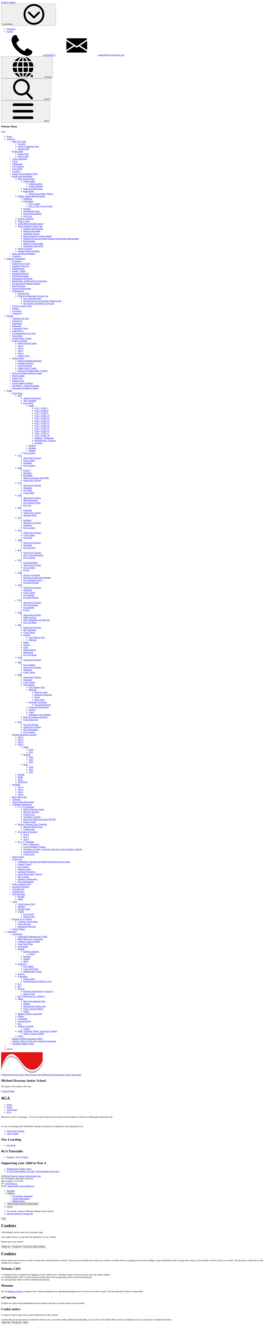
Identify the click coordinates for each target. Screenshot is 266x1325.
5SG (20, 600)
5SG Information (30, 605)
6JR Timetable (29, 630)
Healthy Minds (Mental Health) (31, 196)
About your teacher (31, 575)
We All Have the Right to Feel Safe (38, 303)
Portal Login (23, 156)
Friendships (28, 201)
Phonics (32, 450)
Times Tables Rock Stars (23, 802)
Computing (23, 976)
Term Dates (17, 169)
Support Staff (23, 149)
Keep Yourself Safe (26, 179)
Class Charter (29, 460)
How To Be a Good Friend (41, 206)
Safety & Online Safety (33, 243)
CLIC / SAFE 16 (41, 430)
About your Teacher (32, 513)
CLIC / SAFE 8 (41, 410)
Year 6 (20, 353)
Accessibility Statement (22, 1196)
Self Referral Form (31, 211)
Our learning (28, 595)
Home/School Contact (22, 338)
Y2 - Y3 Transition (26, 807)
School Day (17, 321)
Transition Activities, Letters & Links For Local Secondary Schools (52, 849)
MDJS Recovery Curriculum (30, 939)
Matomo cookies (15, 1291)
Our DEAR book (31, 597)
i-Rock (26, 1011)
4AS (20, 518)
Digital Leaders (35, 184)
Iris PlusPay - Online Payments (25, 386)
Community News (20, 328)
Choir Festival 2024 (26, 904)
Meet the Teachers (31, 812)
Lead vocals (28, 914)
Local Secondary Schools (34, 847)
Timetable (27, 463)
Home (9, 136)
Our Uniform (18, 166)
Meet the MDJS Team (33, 827)
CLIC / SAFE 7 (41, 408)
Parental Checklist (26, 363)
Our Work (27, 490)
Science (26, 645)
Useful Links (29, 814)
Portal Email (17, 151)
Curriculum (12, 931)
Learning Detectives (26, 872)
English (32, 445)
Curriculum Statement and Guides (32, 936)
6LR (20, 722)
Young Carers (24, 221)
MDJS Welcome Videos (33, 809)
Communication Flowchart (24, 333)
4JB (19, 508)
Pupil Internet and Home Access (37, 981)
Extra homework (30, 720)
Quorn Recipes (24, 924)
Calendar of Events (20, 318)
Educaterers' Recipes (27, 926)
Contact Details (8, 1091)
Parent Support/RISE (32, 214)
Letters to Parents (19, 341)
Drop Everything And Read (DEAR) (39, 819)
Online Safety (29, 181)
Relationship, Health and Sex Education (29, 281)
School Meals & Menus (22, 383)
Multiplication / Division (45, 440)
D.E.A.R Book (30, 622)
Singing (26, 1004)
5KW (20, 585)
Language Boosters (20, 887)
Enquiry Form (29, 822)
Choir (14, 901)
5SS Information (30, 562)
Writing (26, 959)
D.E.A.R (27, 505)
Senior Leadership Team (28, 146)
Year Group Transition (27, 832)
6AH (20, 657)
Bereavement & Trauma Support (37, 236)
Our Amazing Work (32, 503)
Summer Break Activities (29, 251)
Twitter (10, 31)
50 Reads (16, 799)
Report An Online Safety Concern (33, 371)
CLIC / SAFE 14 (41, 425)
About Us (11, 139)
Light (31, 712)
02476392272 (11, 1183)
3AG (20, 455)
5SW (20, 612)
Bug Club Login (19, 797)
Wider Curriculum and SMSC (36, 478)
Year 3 (20, 346)
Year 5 (20, 351)
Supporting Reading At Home (25, 388)
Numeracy (27, 473)
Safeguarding (18, 291)
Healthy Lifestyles (26, 219)
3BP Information (30, 500)
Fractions (38, 443)
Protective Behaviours (33, 189)
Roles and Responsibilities (23, 253)
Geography (23, 1019)
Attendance (17, 323)
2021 (31, 752)
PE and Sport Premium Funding (26, 283)
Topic (25, 647)
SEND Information (20, 276)
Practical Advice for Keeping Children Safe (42, 301)
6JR (19, 625)
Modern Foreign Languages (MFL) (27, 1039)
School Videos (18, 929)
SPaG (25, 764)
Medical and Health (31, 231)
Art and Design (24, 1021)
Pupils (9, 391)
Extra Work (28, 403)
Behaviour (16, 326)
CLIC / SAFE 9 (41, 413)
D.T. (20, 984)
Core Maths (28, 966)
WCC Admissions (31, 844)
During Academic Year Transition (32, 824)
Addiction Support (31, 233)
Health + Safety (19, 271)
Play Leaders (34, 204)
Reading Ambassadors (27, 879)
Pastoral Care (18, 381)
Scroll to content (8, 2)
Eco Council (23, 867)
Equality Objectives (20, 266)
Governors (16, 311)
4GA (20, 530)
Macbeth (32, 640)
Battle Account (40, 692)
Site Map (11, 1191)
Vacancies (16, 256)
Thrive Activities (25, 248)
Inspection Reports (20, 273)
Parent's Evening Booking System (27, 373)
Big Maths (27, 475)
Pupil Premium (18, 286)
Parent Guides (18, 376)
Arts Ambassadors (26, 882)
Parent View (17, 378)
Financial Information (21, 288)
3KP (20, 395)
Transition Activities (32, 817)
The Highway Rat (37, 637)
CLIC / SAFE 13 (41, 423)
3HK (20, 468)
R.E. (20, 1024)
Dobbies (21, 906)
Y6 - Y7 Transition (26, 842)
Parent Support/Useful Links (30, 226)
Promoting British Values (23, 1044)
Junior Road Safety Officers (41, 194)
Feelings (27, 209)
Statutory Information (16, 258)
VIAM (21, 911)
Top (3, 1219)
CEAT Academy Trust (22, 306)
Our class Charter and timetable (37, 577)
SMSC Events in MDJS (33, 1034)
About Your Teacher (32, 398)
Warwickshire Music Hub (34, 1006)
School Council (24, 864)
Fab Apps (27, 216)
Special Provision (31, 852)
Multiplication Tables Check (19, 1169)
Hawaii (32, 710)
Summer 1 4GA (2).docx (17, 1157)
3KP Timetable (29, 400)
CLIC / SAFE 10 (41, 415)
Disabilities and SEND (33, 246)
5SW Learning (29, 617)
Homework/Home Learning (24, 734)
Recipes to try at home (22, 919)
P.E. (19, 986)
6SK (20, 662)
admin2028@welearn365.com (21, 1186)
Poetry (37, 697)
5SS (19, 560)
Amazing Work (30, 515)
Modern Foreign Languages (30, 1014)
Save (25, 1322)
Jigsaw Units (28, 994)
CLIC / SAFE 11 (41, 418)
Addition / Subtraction (44, 438)
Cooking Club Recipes (28, 921)
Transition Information (22, 804)
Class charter (28, 493)
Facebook (11, 29)
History (21, 1016)
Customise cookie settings (34, 1247)
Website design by (20, 1214)
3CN (20, 483)
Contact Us (17, 313)
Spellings (27, 520)
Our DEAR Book (31, 582)
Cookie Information (20, 1198)
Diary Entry (39, 700)
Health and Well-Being (22, 176)
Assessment (23, 946)
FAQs (14, 161)
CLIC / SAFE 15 (41, 428)
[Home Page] (41, 1075)
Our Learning (29, 453)
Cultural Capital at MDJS (29, 941)
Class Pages (17, 393)
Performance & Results (22, 278)
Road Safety (28, 191)
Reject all (6, 1247)
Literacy (26, 470)
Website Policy (18, 1201)
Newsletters (17, 336)
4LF (19, 550)
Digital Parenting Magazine (30, 361)
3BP (20, 495)
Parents (10, 316)
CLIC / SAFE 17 (41, 433)
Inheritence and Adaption (40, 715)
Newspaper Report (42, 705)
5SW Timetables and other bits (36, 620)
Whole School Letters (27, 343)
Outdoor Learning (26, 1026)
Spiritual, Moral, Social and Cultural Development (34, 1041)
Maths (31, 405)
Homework (28, 652)
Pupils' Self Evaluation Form (24, 174)
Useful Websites (36, 186)
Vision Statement (19, 159)
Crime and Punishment (39, 707)
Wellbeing (27, 199)
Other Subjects (29, 650)
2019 (31, 749)
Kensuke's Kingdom (38, 702)
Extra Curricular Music (33, 1009)
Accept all (16, 1247)
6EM (20, 675)
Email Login (23, 154)
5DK (20, 572)
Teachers (21, 144)
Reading (32, 448)
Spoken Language (31, 951)
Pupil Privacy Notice (21, 263)
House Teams (18, 857)
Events (26, 570)
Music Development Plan (34, 1001)
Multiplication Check (32, 971)
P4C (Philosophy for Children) (31, 996)
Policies (15, 308)
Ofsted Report (18, 268)
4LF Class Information (33, 555)
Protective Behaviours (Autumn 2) (38, 991)
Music (20, 999)
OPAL (21, 1036)
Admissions (17, 164)
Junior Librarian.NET (21, 884)
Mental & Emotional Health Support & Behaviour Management (51, 238)
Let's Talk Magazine (32, 298)
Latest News (17, 331)
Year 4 (20, 348)
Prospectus (17, 261)
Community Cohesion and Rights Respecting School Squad (44, 862)
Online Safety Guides (27, 368)
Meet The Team (19, 141)
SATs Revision (18, 894)
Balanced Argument (43, 695)
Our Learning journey (32, 580)
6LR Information (30, 729)
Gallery (32, 954)
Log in (9, 1049)
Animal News (18, 891)
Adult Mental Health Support (30, 224)
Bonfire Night (24, 909)
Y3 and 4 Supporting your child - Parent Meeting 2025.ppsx (33, 1171)
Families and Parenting (33, 229)
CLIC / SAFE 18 (41, 435)
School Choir (23, 356)
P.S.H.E (21, 989)
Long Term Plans (25, 944)
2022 (31, 762)
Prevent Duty (23, 293)
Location (16, 171)
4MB (20, 540)
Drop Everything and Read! (35, 717)
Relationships (29, 241)
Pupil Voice (17, 859)
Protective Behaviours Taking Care (33, 296)
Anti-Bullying (18, 889)
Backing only (29, 916)
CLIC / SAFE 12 (41, 420)
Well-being (22, 782)
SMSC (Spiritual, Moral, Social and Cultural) (37, 1031)
